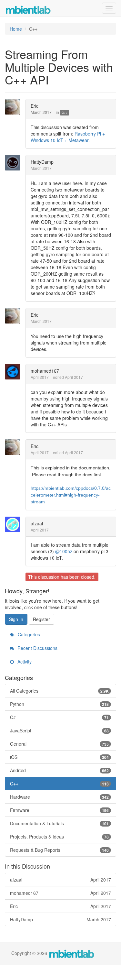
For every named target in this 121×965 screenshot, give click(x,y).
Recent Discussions (36, 648)
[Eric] (14, 107)
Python (59, 704)
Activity (24, 661)
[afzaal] (14, 524)
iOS (59, 757)
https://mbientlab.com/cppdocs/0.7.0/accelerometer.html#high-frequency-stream (71, 495)
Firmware (59, 810)
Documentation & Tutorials (59, 823)
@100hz (63, 551)
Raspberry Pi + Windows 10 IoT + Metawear (68, 136)
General (59, 743)
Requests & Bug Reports (59, 850)
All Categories (59, 690)
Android (59, 770)
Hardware (59, 797)
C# (59, 717)
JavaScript (59, 730)
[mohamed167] (14, 371)
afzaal (37, 523)
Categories (28, 634)
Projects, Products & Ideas (59, 836)
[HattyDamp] (14, 162)
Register (41, 619)
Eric (34, 106)
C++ (64, 113)
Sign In (16, 619)
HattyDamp (42, 162)
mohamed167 (45, 370)
